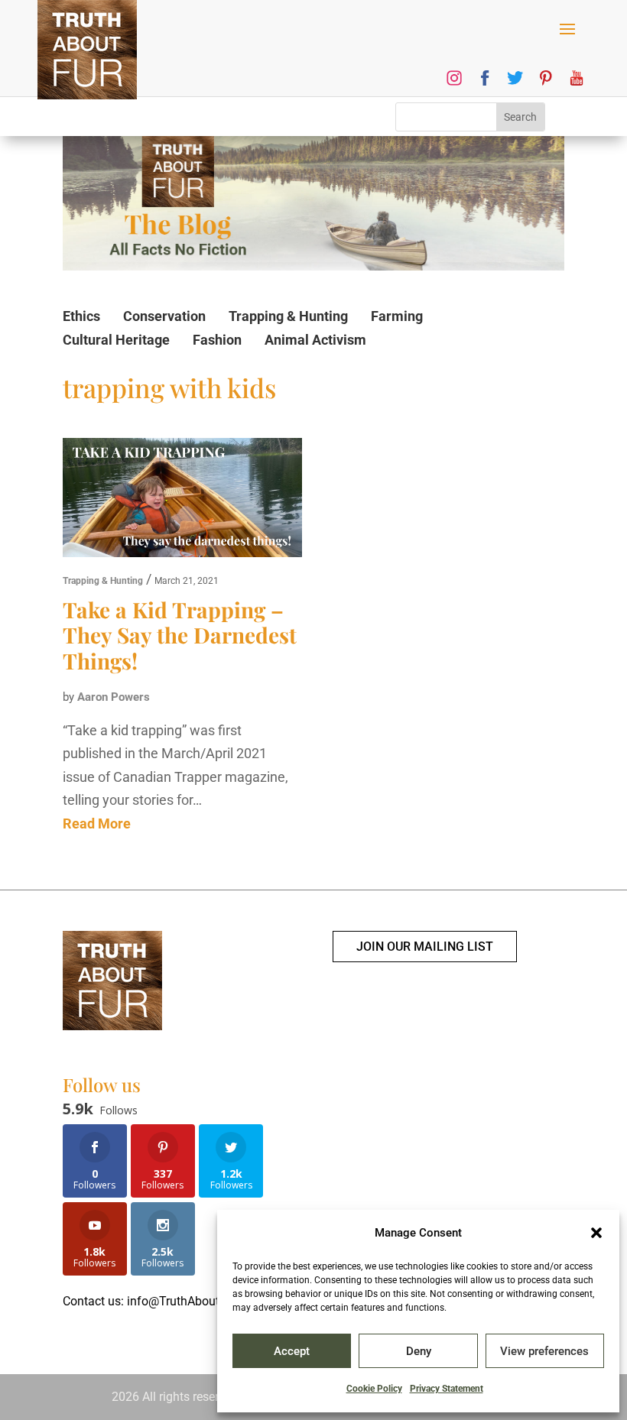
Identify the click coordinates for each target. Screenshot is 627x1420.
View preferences (544, 1351)
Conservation (164, 316)
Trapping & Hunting (288, 316)
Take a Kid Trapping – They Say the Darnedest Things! (180, 635)
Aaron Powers (113, 697)
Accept (292, 1351)
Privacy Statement (446, 1388)
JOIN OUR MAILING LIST (424, 946)
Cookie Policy (374, 1388)
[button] (596, 1232)
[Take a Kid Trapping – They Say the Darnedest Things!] (182, 501)
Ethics (81, 316)
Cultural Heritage (116, 340)
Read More (97, 823)
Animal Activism (315, 340)
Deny (418, 1351)
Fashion (217, 340)
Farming (397, 316)
